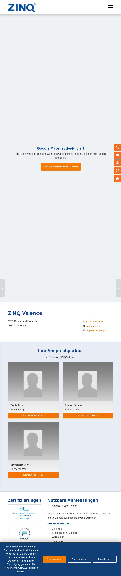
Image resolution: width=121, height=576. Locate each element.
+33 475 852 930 (94, 321)
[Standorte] (117, 155)
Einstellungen (104, 559)
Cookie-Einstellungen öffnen (60, 166)
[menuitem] (108, 7)
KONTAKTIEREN (33, 415)
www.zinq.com (93, 326)
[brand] (23, 7)
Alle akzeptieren (54, 559)
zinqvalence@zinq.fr (96, 330)
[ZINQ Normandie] (2, 288)
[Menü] (108, 7)
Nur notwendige (79, 559)
